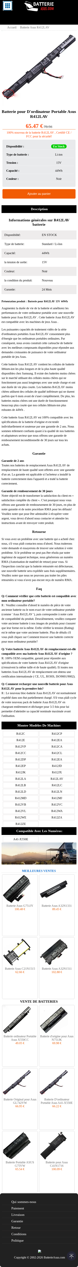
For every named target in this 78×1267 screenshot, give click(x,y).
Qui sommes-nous (23, 1202)
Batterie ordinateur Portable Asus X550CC (20, 1038)
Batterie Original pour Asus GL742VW (20, 1101)
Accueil (11, 27)
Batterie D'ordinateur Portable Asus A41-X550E (57, 1101)
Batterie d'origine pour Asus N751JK (56, 1038)
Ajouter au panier (39, 193)
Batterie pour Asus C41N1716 (57, 1164)
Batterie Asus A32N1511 (57, 968)
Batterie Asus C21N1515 (20, 968)
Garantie (17, 1221)
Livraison (17, 1215)
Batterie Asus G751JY (19, 905)
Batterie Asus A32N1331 (57, 905)
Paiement (17, 1208)
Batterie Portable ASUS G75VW (20, 1164)
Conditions (18, 1234)
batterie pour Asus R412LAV (19, 317)
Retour (16, 1227)
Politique (17, 1240)
